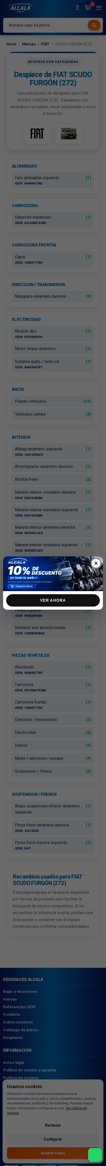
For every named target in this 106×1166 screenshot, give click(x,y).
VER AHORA (53, 600)
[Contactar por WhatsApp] (95, 1155)
